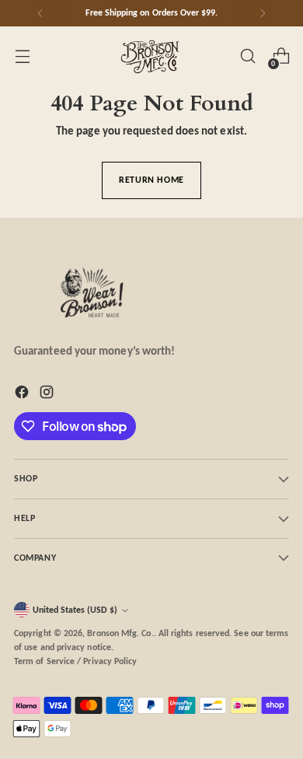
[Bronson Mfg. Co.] (151, 56)
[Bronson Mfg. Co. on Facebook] (23, 394)
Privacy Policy (110, 661)
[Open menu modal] (22, 56)
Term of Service (44, 661)
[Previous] (40, 13)
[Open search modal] (247, 56)
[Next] (263, 13)
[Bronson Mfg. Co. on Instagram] (48, 394)
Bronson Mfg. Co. (120, 633)
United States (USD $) (75, 609)
